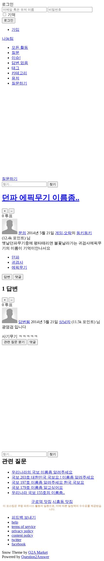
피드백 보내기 (24, 517)
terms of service (24, 527)
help (15, 522)
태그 (15, 68)
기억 (11, 15)
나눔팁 (8, 38)
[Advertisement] (52, 132)
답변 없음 (20, 63)
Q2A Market (38, 552)
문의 (22, 233)
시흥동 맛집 (62, 502)
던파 (15, 257)
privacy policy (22, 531)
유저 (15, 78)
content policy (22, 535)
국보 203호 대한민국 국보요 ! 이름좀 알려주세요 (53, 477)
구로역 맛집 (41, 502)
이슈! (16, 58)
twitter (16, 540)
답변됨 (24, 322)
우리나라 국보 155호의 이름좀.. (38, 493)
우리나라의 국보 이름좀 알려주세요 (42, 472)
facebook (19, 544)
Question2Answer (35, 557)
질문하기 (19, 83)
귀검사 (17, 262)
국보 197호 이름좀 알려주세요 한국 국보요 (48, 482)
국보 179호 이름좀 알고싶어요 (37, 487)
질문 (15, 53)
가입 (15, 29)
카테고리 (19, 73)
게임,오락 (63, 233)
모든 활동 (20, 47)
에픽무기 (19, 267)
